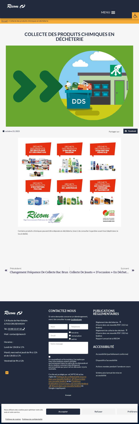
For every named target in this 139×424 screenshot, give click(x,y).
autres (74, 339)
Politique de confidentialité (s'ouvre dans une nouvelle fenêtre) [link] (67, 378)
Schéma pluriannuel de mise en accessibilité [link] (109, 374)
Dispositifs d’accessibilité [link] (106, 360)
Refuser (98, 411)
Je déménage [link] (76, 319)
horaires (74, 333)
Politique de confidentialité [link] (32, 419)
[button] (113, 12)
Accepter (63, 411)
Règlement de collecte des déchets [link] (112, 332)
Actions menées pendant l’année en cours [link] (113, 366)
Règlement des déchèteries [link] (112, 323)
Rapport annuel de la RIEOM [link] (108, 338)
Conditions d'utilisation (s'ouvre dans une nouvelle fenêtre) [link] (68, 383)
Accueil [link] (4, 21)
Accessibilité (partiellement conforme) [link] (112, 354)
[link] (135, 15)
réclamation (76, 336)
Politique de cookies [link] (13, 419)
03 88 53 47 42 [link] (15, 328)
